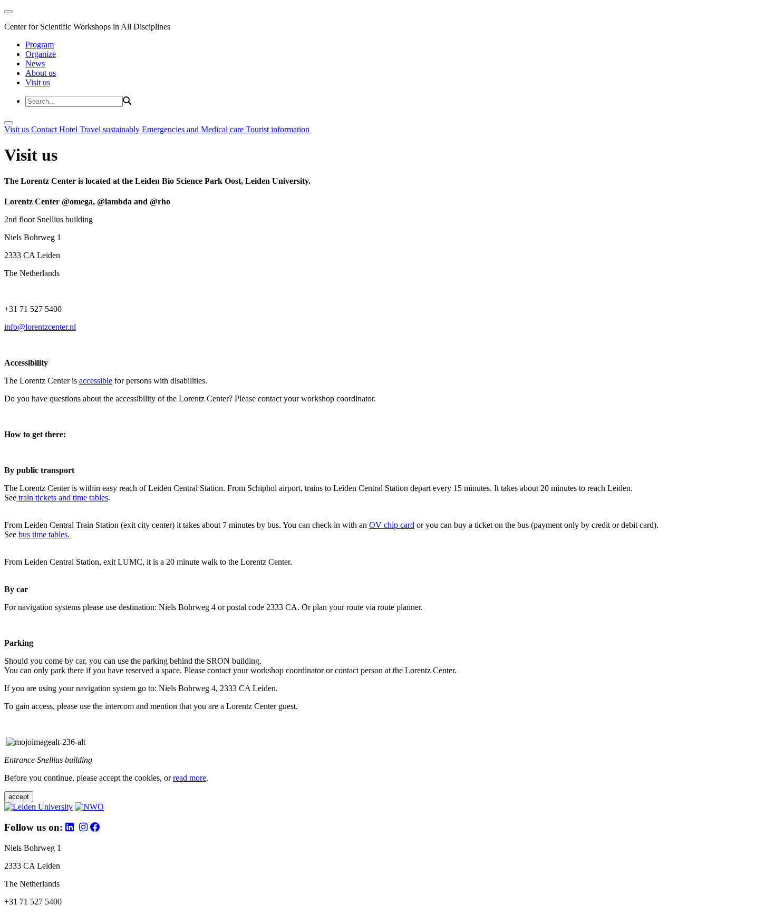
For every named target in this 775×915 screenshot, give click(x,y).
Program (39, 44)
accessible (95, 380)
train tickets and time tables (62, 497)
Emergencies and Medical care (194, 129)
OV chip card (391, 524)
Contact (45, 129)
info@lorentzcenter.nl (40, 326)
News (35, 63)
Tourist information (277, 129)
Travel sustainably (111, 129)
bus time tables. (44, 534)
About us (40, 72)
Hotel (69, 129)
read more (189, 777)
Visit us (37, 82)
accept (18, 797)
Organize (40, 54)
